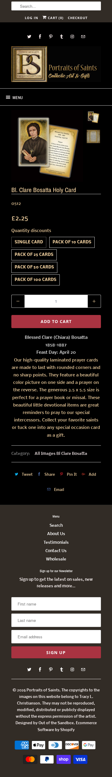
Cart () (55, 18)
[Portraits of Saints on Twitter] (29, 36)
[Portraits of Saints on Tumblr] (61, 36)
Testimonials (56, 542)
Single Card (29, 242)
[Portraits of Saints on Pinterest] (51, 36)
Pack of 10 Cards (72, 242)
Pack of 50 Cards (34, 267)
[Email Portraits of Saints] (83, 36)
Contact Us (56, 551)
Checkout (78, 18)
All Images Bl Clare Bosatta (61, 454)
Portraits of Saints (43, 690)
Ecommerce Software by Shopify (67, 726)
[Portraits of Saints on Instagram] (72, 36)
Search (56, 525)
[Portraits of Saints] (56, 65)
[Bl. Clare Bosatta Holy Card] (47, 146)
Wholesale (56, 559)
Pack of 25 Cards (34, 255)
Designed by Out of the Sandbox (45, 723)
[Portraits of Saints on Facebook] (40, 36)
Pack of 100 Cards (35, 280)
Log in (31, 18)
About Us (56, 534)
